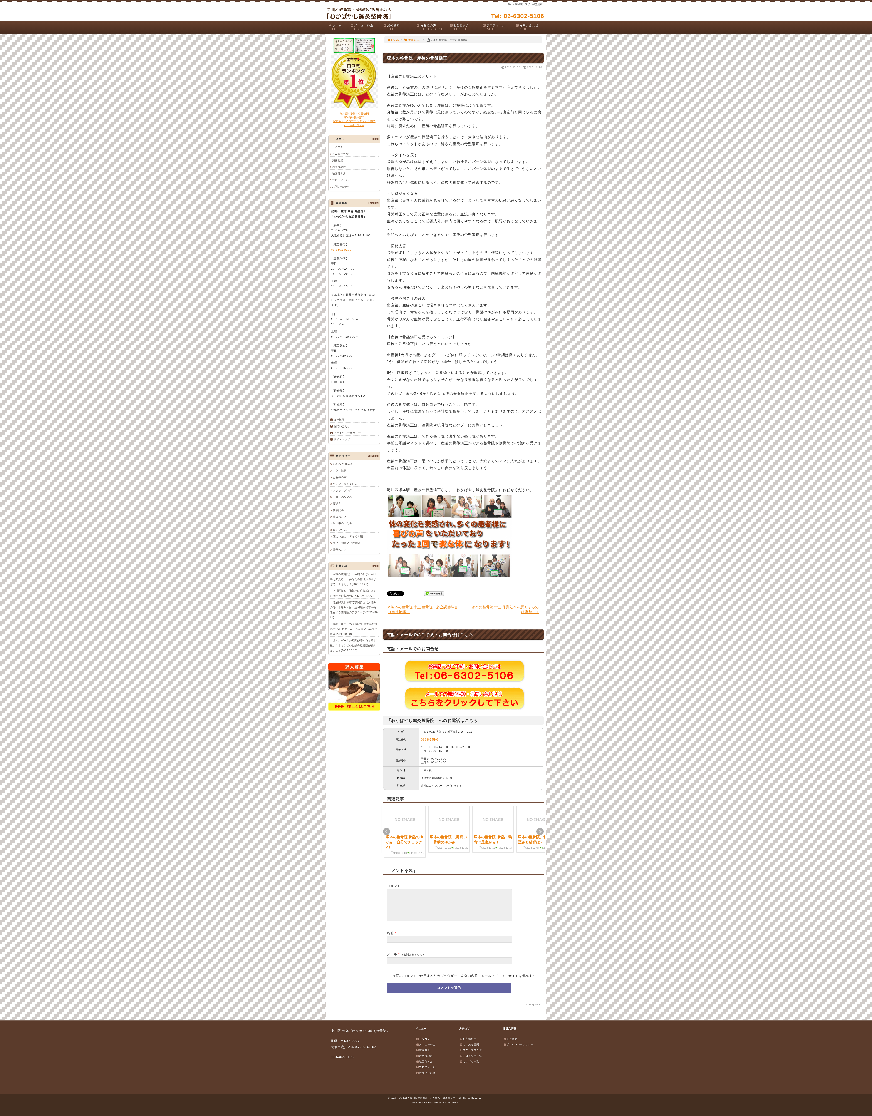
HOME (395, 39)
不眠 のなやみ (342, 497)
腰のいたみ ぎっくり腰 (348, 536)
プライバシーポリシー (347, 433)
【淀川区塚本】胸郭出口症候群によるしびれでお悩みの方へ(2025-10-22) (353, 593)
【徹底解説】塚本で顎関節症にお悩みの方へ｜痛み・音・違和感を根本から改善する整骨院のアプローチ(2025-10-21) (354, 610)
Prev (386, 831)
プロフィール (495, 27)
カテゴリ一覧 (471, 1061)
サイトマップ (342, 439)
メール (392, 954)
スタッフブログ (342, 490)
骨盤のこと (415, 39)
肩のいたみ (340, 530)
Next (540, 831)
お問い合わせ (528, 27)
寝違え (337, 503)
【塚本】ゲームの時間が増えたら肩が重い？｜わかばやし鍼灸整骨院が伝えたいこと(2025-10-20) (353, 645)
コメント (394, 886)
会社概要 (339, 419)
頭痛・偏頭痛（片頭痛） (348, 543)
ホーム (337, 27)
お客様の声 (431, 27)
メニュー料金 (363, 27)
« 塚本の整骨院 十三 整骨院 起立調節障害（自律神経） (423, 609)
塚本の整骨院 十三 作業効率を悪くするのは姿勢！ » (505, 609)
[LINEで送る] (434, 593)
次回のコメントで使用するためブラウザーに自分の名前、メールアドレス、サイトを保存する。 (466, 976)
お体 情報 (340, 470)
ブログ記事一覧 (472, 1055)
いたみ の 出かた (343, 464)
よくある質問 (471, 1044)
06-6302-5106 (429, 739)
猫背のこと (340, 516)
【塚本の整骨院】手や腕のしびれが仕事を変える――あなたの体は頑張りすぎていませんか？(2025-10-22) (353, 579)
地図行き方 (461, 27)
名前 (390, 933)
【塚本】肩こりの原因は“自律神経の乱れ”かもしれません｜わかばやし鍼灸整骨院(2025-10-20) (353, 629)
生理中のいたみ (342, 523)
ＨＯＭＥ (337, 147)
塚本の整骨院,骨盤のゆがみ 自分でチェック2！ (404, 842)
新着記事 (338, 510)
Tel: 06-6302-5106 (517, 16)
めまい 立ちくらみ (345, 483)
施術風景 (393, 27)
